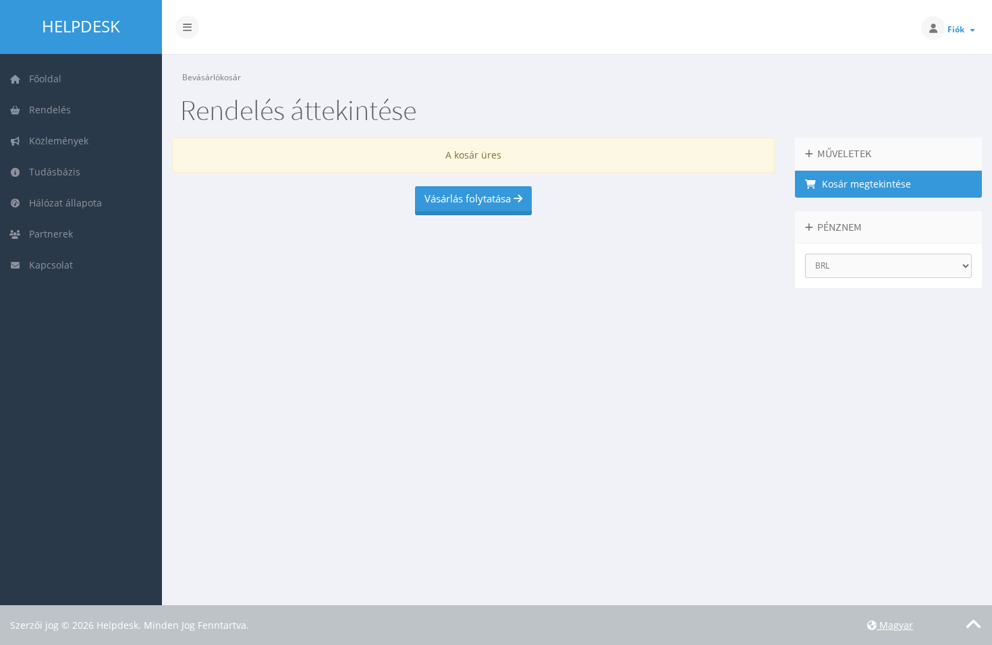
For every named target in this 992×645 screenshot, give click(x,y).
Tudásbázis (52, 171)
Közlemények (56, 140)
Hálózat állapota (63, 202)
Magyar (895, 625)
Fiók (957, 29)
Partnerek (48, 233)
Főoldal (42, 78)
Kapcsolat (48, 264)
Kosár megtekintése (864, 183)
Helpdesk (81, 26)
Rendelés (47, 109)
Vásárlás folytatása (469, 198)
